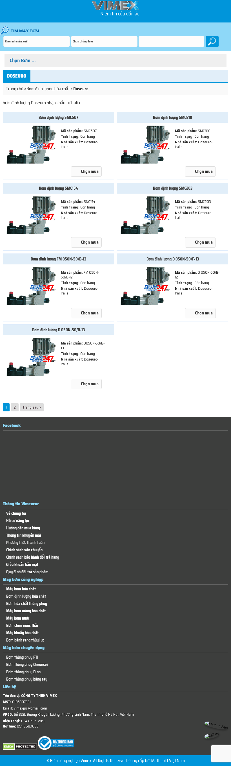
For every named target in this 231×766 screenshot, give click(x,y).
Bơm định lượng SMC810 (172, 117)
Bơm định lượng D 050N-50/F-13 (172, 259)
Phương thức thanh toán (25, 543)
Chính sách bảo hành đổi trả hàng (32, 557)
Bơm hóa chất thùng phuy (26, 604)
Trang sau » (32, 407)
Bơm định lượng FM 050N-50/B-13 (58, 259)
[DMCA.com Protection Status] (20, 749)
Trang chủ (14, 88)
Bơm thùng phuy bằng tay (26, 679)
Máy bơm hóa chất (21, 589)
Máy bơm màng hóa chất (26, 611)
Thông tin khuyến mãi (23, 535)
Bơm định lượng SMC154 (58, 188)
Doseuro (16, 76)
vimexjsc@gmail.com (30, 708)
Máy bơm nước (18, 618)
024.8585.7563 (33, 721)
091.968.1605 (28, 726)
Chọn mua (90, 171)
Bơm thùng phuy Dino (23, 672)
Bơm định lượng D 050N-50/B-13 (58, 330)
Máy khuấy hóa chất (22, 633)
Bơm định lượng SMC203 (172, 188)
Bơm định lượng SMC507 (58, 117)
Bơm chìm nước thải (22, 626)
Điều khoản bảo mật (22, 565)
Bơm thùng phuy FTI (22, 657)
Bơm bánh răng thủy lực (25, 640)
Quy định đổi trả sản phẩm (27, 572)
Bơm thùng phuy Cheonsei (27, 665)
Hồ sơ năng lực (18, 521)
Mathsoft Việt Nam (168, 760)
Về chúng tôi (16, 513)
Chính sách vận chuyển (24, 550)
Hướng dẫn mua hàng (23, 528)
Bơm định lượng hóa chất (48, 88)
